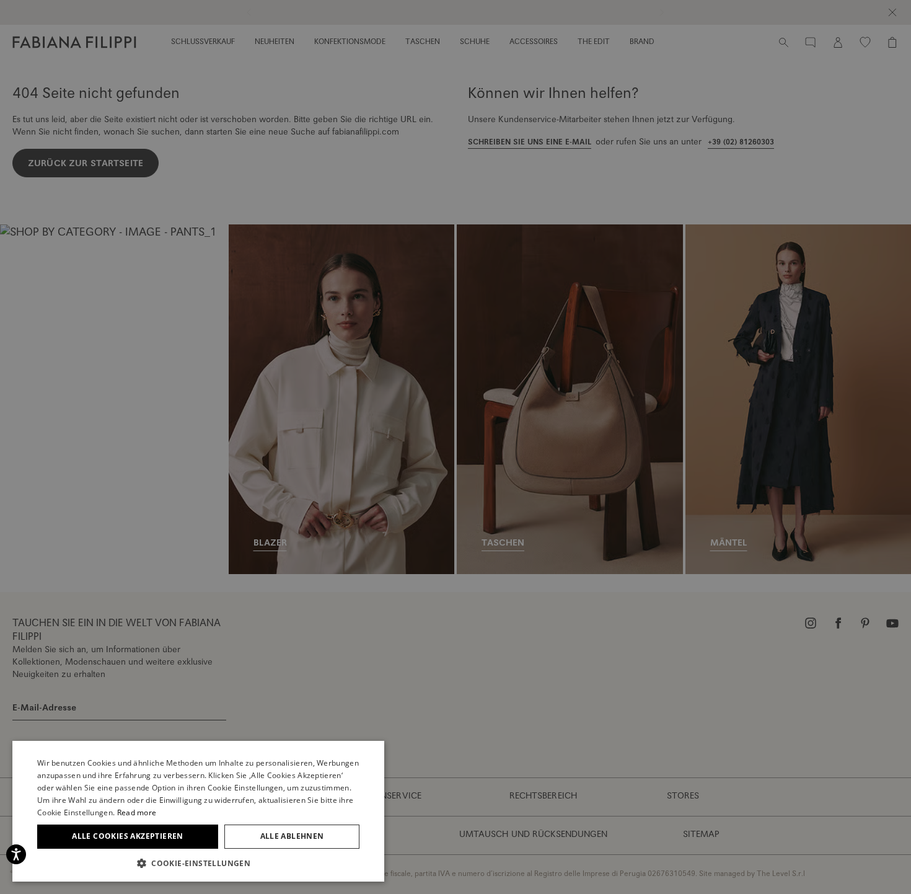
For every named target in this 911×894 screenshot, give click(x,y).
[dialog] (455, 447)
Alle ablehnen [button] (292, 836)
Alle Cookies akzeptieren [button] (127, 836)
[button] (198, 863)
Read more (137, 812)
